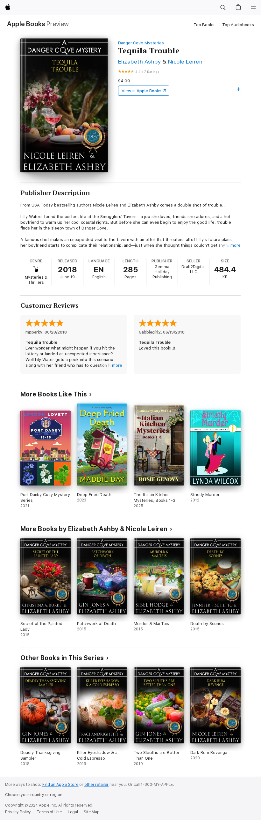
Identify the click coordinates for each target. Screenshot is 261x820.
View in (141, 90)
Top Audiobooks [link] (238, 24)
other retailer (96, 784)
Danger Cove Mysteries (141, 43)
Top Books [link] (204, 24)
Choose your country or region (33, 795)
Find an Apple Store (60, 784)
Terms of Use (49, 812)
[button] (222, 7)
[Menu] (253, 7)
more (235, 245)
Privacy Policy (18, 812)
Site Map (92, 812)
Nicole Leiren (185, 61)
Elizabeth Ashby (139, 61)
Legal (73, 812)
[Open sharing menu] (239, 91)
